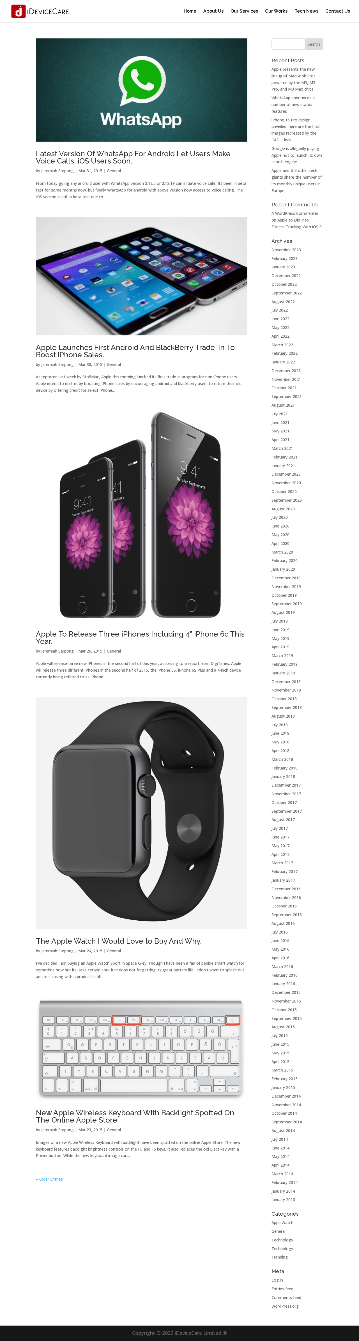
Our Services (244, 11)
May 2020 (280, 534)
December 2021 (286, 370)
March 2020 (282, 552)
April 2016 (280, 957)
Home (190, 11)
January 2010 (283, 1199)
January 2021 (283, 465)
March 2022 (282, 344)
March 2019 (282, 655)
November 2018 (286, 690)
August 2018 (283, 716)
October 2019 (284, 595)
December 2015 (286, 992)
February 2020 (284, 560)
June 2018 (280, 733)
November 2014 (286, 1104)
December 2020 (286, 474)
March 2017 (282, 862)
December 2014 (286, 1096)
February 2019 (284, 664)
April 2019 (280, 646)
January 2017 (283, 880)
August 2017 (283, 819)
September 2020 (286, 500)
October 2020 (284, 491)
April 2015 (280, 1061)
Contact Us (337, 11)
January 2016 (283, 983)
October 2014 (284, 1113)
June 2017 (280, 837)
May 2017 (280, 845)
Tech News (306, 11)
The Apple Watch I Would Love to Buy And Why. (119, 941)
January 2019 (283, 673)
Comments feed (286, 1297)
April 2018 (280, 750)
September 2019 (286, 603)
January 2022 (283, 362)
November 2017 (286, 793)
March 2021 (282, 448)
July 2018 (279, 724)
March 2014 (282, 1173)
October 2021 (284, 387)
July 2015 (279, 1035)
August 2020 (283, 508)
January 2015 (283, 1087)
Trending (279, 1257)
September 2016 (286, 914)
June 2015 (280, 1044)
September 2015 (286, 1018)
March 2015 (282, 1070)
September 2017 (286, 811)
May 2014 (280, 1156)
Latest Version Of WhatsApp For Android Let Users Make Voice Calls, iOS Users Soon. (133, 157)
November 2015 (286, 1001)
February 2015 (284, 1078)
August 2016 (283, 923)
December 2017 (286, 785)
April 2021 (280, 439)
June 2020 (280, 526)
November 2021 (286, 379)
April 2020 (280, 543)
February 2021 (284, 457)
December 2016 (286, 888)
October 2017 (284, 802)
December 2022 (286, 275)
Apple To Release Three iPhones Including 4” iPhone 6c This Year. (140, 638)
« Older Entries (49, 1179)
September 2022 (286, 293)
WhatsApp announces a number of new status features (293, 104)
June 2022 (280, 318)
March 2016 (282, 966)
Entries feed (282, 1288)
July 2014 (279, 1139)
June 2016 (280, 940)
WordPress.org (285, 1306)
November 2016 (286, 897)
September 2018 (286, 707)
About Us (213, 11)
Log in (277, 1280)
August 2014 (283, 1130)
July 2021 (279, 413)
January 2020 (283, 569)
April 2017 (280, 854)
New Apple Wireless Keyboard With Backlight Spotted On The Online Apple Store (135, 1116)
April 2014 (280, 1165)
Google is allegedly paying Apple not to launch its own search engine (296, 155)
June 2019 (280, 629)
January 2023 (283, 266)
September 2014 (286, 1122)
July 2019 (279, 621)
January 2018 (283, 776)
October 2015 (284, 1009)
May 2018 (280, 742)
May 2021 (280, 431)
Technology (282, 1240)
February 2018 (284, 768)
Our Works (276, 11)
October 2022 (284, 284)
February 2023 (284, 258)
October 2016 (284, 906)
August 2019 (283, 612)
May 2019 (280, 638)
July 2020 (279, 517)
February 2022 (284, 353)
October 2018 (284, 698)
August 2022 (283, 301)
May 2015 (280, 1053)
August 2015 (283, 1026)
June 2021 (280, 422)
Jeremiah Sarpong (57, 170)
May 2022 (280, 327)
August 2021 (283, 405)
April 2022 (280, 336)
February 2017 (284, 871)
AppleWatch (282, 1222)
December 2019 (286, 577)
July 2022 (279, 310)
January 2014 (283, 1191)
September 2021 (286, 396)
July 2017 (279, 828)
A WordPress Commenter (294, 213)
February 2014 (284, 1182)
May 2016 (280, 949)
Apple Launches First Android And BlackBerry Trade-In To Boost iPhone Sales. (135, 351)
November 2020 (286, 482)
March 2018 (282, 759)
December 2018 (286, 681)
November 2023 (286, 249)
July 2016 (279, 932)
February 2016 (284, 975)
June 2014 (280, 1148)
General (114, 170)
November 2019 (286, 586)
